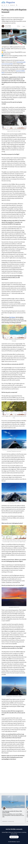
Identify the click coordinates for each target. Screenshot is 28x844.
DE (4, 5)
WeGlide (12, 5)
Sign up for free (14, 837)
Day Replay (12, 317)
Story (3, 15)
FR (6, 5)
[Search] (16, 5)
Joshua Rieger (8, 25)
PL (8, 5)
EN (2, 5)
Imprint (18, 841)
